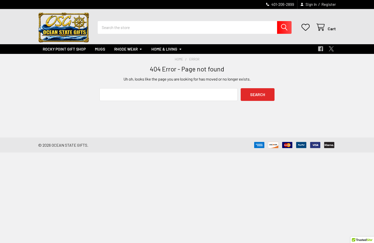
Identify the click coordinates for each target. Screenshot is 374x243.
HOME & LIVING (164, 49)
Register (328, 4)
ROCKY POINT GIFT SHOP (64, 49)
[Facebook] (320, 48)
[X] (331, 48)
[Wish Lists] (307, 27)
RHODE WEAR (126, 49)
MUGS (100, 49)
